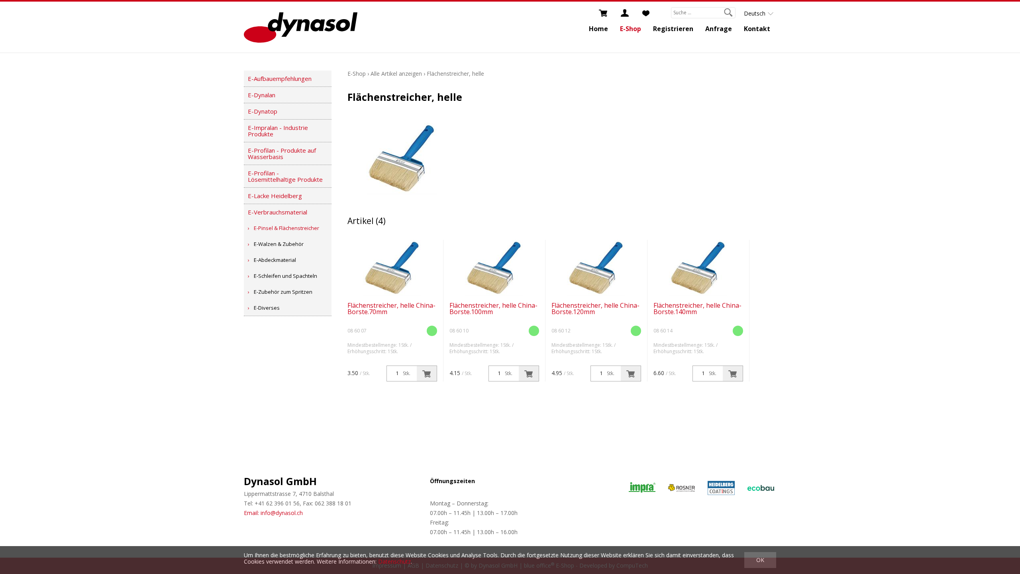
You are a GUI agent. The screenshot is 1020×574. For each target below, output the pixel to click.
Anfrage (718, 28)
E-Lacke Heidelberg (275, 196)
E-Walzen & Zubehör (279, 244)
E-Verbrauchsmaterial (277, 212)
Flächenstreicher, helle (455, 73)
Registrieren (673, 28)
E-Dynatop (262, 111)
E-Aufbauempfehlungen (280, 79)
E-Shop (630, 28)
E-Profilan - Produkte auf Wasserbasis (282, 153)
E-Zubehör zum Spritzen (283, 291)
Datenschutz (394, 561)
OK (760, 560)
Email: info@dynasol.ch (273, 513)
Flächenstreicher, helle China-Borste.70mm (391, 308)
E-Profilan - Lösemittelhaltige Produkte (285, 176)
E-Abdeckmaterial (275, 259)
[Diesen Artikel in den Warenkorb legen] (427, 373)
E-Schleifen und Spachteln (285, 275)
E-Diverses (267, 307)
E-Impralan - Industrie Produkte (278, 131)
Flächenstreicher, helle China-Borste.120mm (595, 308)
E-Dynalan (261, 95)
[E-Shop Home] (300, 27)
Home (598, 28)
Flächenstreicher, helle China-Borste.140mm (697, 308)
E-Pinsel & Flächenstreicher (286, 228)
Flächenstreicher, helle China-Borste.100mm (493, 308)
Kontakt (757, 28)
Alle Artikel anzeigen (396, 73)
